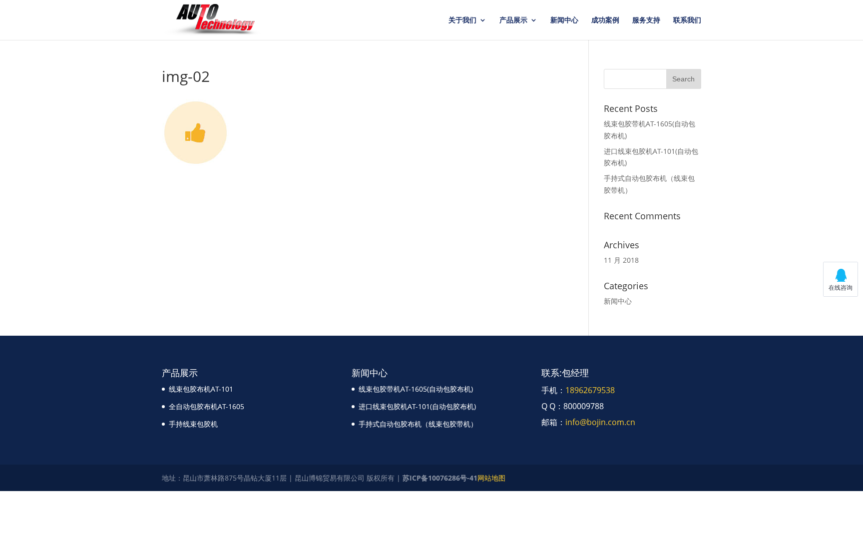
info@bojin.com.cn (600, 422)
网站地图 (491, 478)
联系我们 (687, 20)
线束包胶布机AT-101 (201, 389)
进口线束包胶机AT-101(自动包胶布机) (417, 406)
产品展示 (513, 20)
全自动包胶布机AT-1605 (206, 406)
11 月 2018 (621, 260)
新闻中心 (564, 20)
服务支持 (646, 20)
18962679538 (590, 390)
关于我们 (462, 20)
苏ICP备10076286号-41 (440, 478)
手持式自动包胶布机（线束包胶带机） (418, 424)
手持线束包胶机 (193, 424)
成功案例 (605, 20)
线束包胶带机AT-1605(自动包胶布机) (416, 389)
